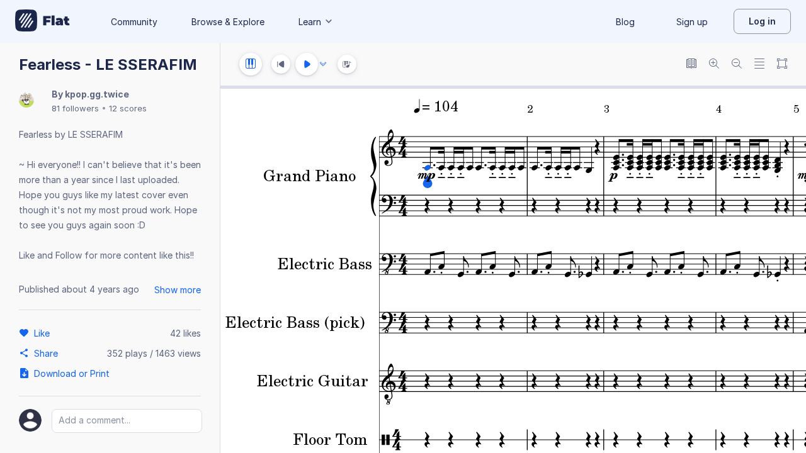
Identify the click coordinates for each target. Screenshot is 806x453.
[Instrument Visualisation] (347, 64)
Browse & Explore (227, 21)
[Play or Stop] (306, 64)
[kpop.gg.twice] (26, 100)
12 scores (128, 108)
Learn (309, 21)
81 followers (75, 108)
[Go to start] (280, 64)
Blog (625, 21)
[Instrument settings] (250, 64)
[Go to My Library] (42, 21)
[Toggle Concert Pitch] (691, 64)
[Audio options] (323, 64)
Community (134, 21)
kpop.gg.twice (97, 94)
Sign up (692, 21)
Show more (177, 289)
